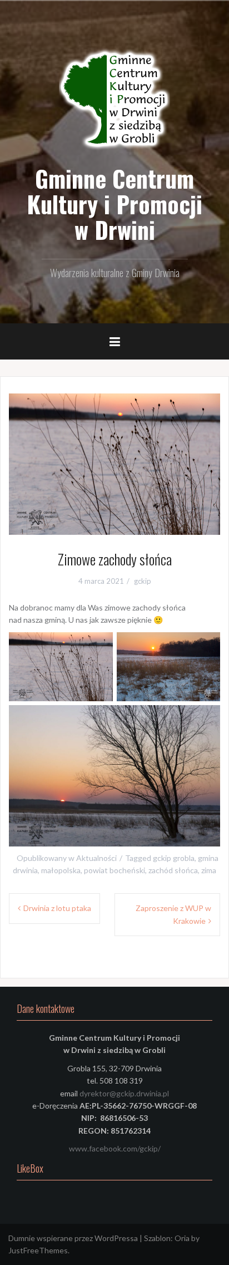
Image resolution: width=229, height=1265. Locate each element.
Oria (182, 1238)
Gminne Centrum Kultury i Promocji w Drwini (114, 204)
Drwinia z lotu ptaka (57, 908)
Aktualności (96, 858)
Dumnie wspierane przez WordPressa (73, 1238)
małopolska (61, 870)
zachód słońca (173, 870)
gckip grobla (174, 858)
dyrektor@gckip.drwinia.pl (124, 1093)
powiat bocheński (114, 870)
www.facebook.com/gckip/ (115, 1148)
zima (208, 870)
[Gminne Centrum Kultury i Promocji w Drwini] (114, 100)
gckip (142, 581)
